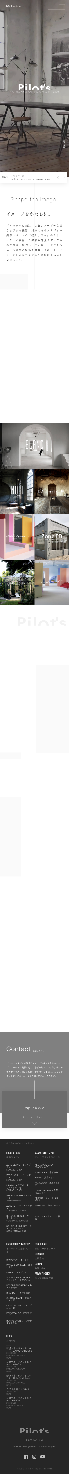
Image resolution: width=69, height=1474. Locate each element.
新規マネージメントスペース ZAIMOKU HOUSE (19, 1353)
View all (48, 404)
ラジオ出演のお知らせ (17, 1391)
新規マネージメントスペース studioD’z (18, 1367)
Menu (59, 7)
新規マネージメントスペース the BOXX (18, 1403)
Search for (45, 738)
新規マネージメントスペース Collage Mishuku (18, 1380)
